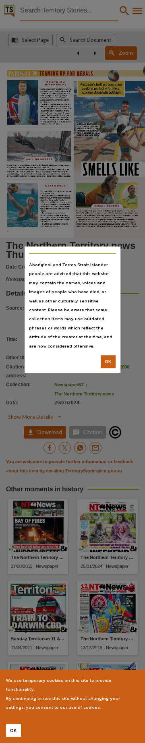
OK (108, 361)
